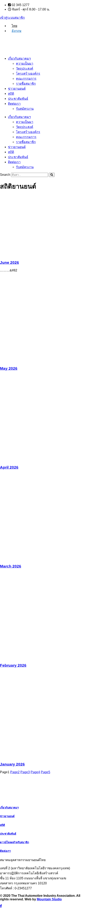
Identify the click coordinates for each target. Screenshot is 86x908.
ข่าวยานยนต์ (17, 88)
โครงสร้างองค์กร (28, 73)
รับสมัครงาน (25, 108)
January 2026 (12, 764)
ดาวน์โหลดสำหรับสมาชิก (14, 842)
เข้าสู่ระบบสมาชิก (12, 17)
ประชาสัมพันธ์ (18, 98)
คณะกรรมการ (26, 78)
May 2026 (8, 368)
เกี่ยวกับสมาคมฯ (19, 58)
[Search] (52, 175)
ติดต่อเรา (14, 103)
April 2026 (9, 467)
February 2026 (13, 665)
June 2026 (9, 262)
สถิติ (11, 93)
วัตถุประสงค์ (24, 68)
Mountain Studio (49, 899)
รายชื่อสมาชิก (26, 83)
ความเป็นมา (24, 63)
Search (5, 174)
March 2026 (10, 566)
